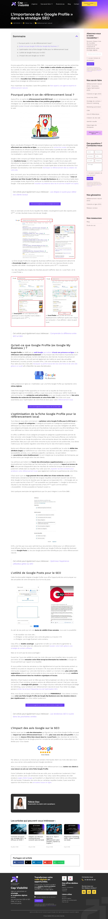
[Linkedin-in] (84, 892)
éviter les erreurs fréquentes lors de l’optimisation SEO (37, 689)
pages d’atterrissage (25, 778)
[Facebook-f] (94, 892)
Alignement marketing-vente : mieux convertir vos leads (72, 838)
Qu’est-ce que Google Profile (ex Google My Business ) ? (39, 46)
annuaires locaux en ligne (42, 782)
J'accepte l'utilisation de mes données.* (46, 897)
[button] (77, 36)
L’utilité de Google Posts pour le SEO (32, 52)
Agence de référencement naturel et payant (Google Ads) (44, 912)
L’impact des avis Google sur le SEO (32, 56)
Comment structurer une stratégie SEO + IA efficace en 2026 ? (18, 838)
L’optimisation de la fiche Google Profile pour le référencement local (43, 49)
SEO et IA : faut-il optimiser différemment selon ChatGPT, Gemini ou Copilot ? (53, 840)
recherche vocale (60, 147)
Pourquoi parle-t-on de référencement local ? (35, 43)
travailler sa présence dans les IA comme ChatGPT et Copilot (56, 183)
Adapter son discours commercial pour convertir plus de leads (36, 838)
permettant (54, 352)
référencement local (65, 400)
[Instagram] (89, 892)
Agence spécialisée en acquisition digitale (69, 912)
